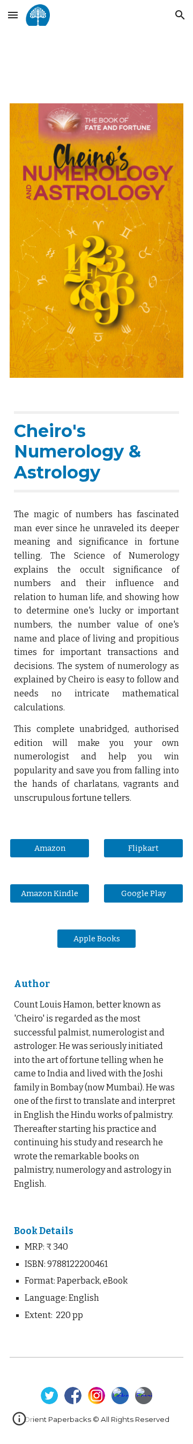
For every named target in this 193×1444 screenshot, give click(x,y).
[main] (96, 452)
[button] (13, 15)
